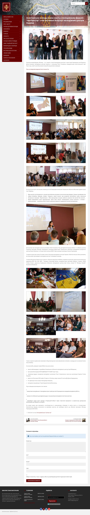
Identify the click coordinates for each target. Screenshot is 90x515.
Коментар (28, 441)
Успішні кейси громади (10, 41)
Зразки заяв (7, 53)
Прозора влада (8, 48)
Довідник (6, 55)
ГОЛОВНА (6, 19)
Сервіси (6, 33)
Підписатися (52, 501)
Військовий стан (8, 17)
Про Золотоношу (9, 38)
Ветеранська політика (10, 50)
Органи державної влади (11, 26)
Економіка (7, 29)
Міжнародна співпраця (10, 45)
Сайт (27, 468)
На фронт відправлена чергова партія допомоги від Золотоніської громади (73, 420)
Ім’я (27, 455)
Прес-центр (7, 24)
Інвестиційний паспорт (11, 43)
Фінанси (6, 31)
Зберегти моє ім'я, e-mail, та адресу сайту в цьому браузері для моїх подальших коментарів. (49, 476)
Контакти (6, 60)
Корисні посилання (9, 57)
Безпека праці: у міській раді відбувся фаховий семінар (38, 420)
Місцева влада (8, 21)
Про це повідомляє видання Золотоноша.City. (37, 69)
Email (28, 461)
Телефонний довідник (29, 502)
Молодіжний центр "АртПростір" (44, 412)
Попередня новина (77, 418)
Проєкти (6, 36)
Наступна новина (34, 418)
